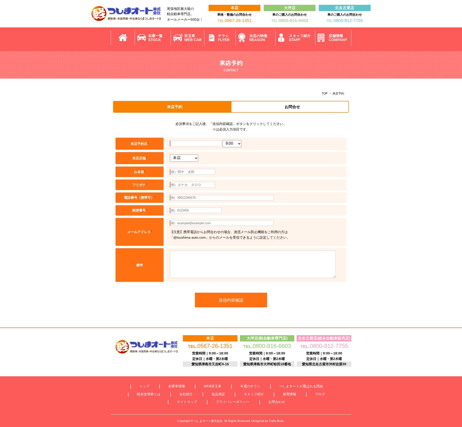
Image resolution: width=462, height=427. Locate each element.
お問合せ (292, 107)
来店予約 (174, 107)
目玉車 (193, 38)
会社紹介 (186, 394)
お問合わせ (276, 402)
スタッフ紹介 (300, 38)
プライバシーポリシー (233, 402)
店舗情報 (338, 38)
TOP (324, 93)
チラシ (224, 38)
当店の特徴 (258, 38)
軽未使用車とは (148, 394)
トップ (144, 386)
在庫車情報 (176, 386)
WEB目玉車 (212, 386)
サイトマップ (187, 402)
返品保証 (218, 394)
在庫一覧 (155, 38)
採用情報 (289, 394)
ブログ (320, 394)
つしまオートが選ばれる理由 (301, 386)
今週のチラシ (250, 386)
